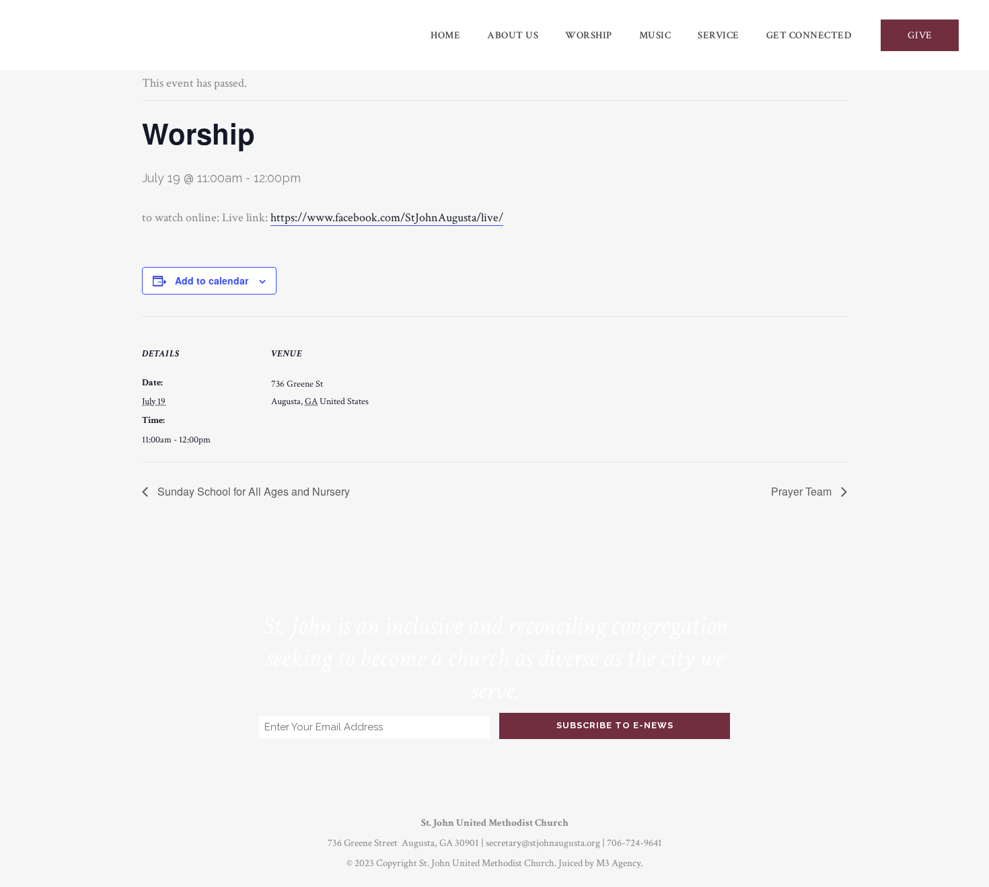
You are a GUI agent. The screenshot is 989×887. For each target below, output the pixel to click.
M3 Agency (618, 863)
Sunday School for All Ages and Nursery (252, 491)
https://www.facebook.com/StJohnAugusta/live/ (386, 217)
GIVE (920, 35)
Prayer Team (802, 491)
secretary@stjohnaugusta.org (543, 843)
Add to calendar (211, 280)
